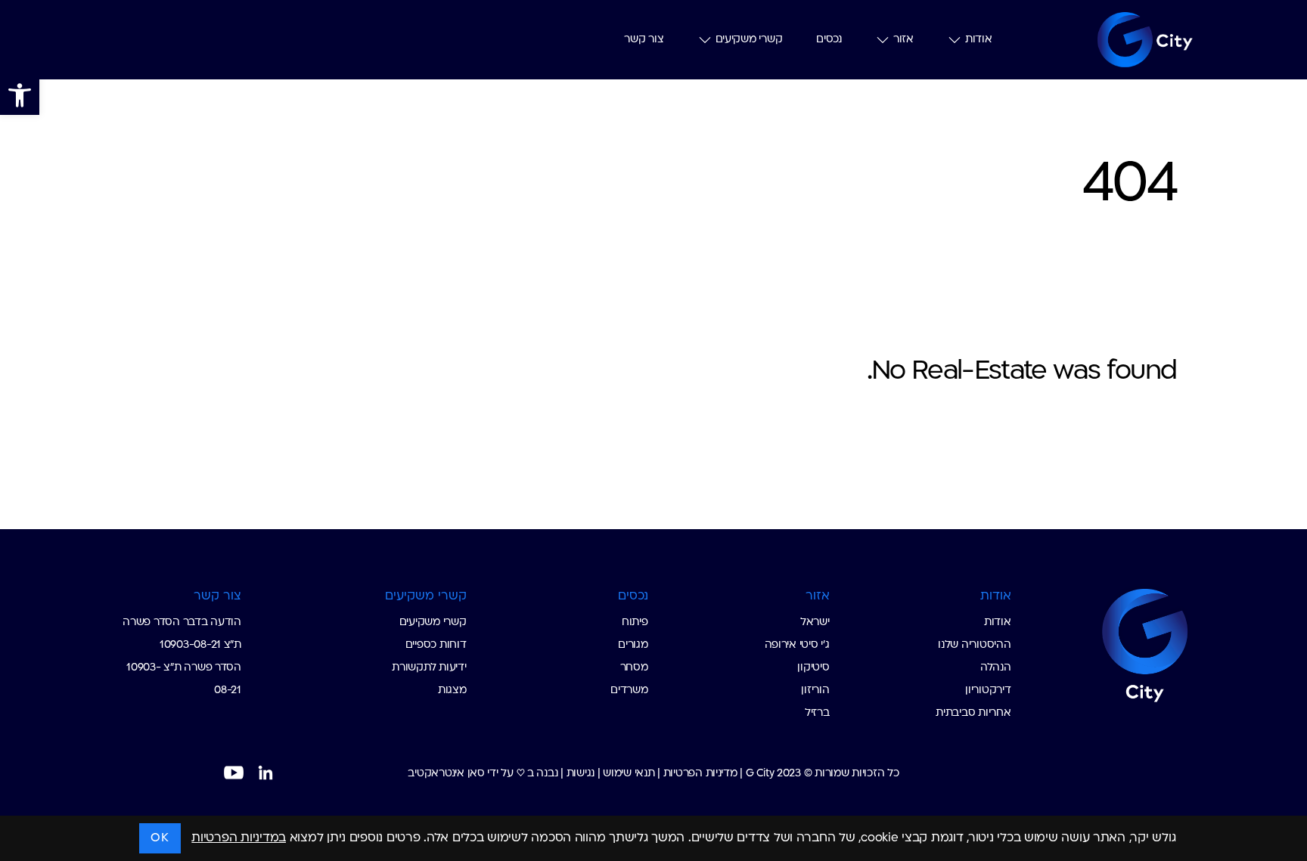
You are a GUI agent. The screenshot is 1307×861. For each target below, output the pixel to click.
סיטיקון (813, 668)
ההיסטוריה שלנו (974, 645)
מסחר (634, 668)
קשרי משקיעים (733, 39)
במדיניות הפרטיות (238, 838)
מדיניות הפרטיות (700, 774)
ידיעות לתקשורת (429, 668)
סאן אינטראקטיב (446, 774)
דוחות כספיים (436, 645)
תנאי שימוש (628, 774)
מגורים (632, 645)
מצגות (452, 690)
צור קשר (618, 39)
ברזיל (817, 713)
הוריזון (815, 690)
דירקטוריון (988, 690)
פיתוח (635, 622)
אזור (899, 39)
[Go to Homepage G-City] (1108, 643)
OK (160, 838)
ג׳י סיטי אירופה (797, 645)
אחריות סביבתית (973, 713)
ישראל (815, 622)
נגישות (581, 774)
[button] (19, 95)
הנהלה (995, 668)
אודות (977, 39)
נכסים (821, 39)
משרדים (628, 690)
